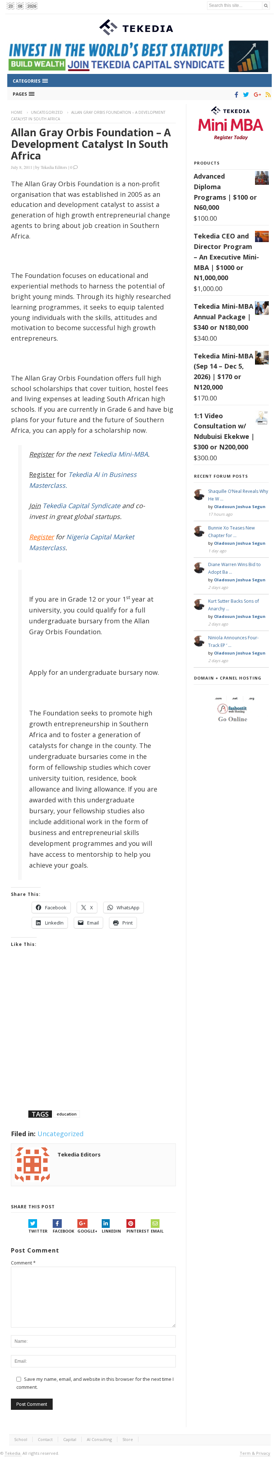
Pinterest (137, 1231)
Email (157, 1231)
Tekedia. (13, 1453)
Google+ (87, 1231)
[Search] (266, 5)
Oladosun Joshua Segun (240, 506)
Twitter (38, 1231)
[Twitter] (244, 94)
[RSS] (267, 94)
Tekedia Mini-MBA (120, 454)
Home (17, 112)
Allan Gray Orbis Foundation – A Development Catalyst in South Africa (91, 143)
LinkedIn (111, 1231)
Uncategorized (47, 112)
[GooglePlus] (256, 94)
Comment (23, 1262)
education (67, 1114)
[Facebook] (235, 94)
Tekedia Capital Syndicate (80, 505)
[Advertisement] (93, 1038)
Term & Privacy (255, 1453)
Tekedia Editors (54, 167)
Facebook (63, 1231)
